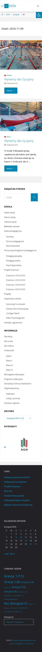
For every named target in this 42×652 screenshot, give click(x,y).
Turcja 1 (31, 604)
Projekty (7, 293)
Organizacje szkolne (12, 298)
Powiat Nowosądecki (14, 495)
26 (31, 544)
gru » (12, 553)
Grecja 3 (27, 582)
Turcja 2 (7, 608)
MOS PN (8, 491)
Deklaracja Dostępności (15, 482)
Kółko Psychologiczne (15, 318)
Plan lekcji (8, 336)
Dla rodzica (9, 345)
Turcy (23, 608)
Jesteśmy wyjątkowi (11, 599)
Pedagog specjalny (14, 256)
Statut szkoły (9, 212)
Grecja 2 (12, 582)
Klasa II (9, 360)
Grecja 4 (7, 587)
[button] (39, 15)
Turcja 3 (15, 608)
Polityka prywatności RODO (17, 477)
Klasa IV (9, 369)
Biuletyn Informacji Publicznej (18, 505)
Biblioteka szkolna (11, 226)
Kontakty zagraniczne (13, 322)
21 (6, 544)
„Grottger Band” (13, 313)
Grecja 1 (14, 576)
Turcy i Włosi (9, 612)
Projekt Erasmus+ (11, 269)
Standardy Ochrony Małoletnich (17, 383)
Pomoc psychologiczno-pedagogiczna (20, 250)
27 (36, 544)
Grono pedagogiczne (15, 241)
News (9, 137)
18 (26, 541)
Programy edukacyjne (13, 379)
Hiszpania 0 (22, 592)
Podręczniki (9, 350)
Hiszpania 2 (19, 595)
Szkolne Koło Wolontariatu (17, 308)
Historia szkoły (10, 221)
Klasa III (9, 365)
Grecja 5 (19, 587)
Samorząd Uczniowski (15, 304)
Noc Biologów (15, 603)
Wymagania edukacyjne (14, 374)
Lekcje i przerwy (13, 398)
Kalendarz (10, 393)
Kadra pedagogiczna (13, 231)
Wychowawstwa (13, 245)
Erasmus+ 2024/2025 (15, 284)
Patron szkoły (10, 217)
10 (21, 537)
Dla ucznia (8, 341)
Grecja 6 (10, 591)
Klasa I (9, 356)
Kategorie (9, 617)
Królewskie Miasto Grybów (17, 500)
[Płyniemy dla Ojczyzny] (21, 55)
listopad (16, 14)
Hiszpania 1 (8, 595)
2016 (8, 14)
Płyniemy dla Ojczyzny (18, 79)
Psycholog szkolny (13, 265)
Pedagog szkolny (13, 260)
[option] (21, 444)
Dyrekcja (10, 236)
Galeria (9, 75)
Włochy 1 (18, 612)
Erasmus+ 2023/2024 (15, 280)
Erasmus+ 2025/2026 (15, 289)
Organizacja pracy (11, 388)
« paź (6, 553)
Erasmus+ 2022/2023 (15, 275)
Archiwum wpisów (11, 403)
